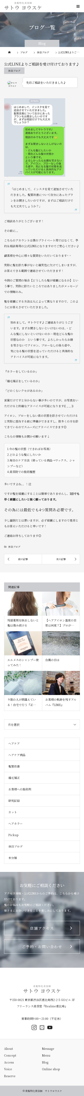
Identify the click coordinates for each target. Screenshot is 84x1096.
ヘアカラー (15, 823)
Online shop (51, 1069)
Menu (46, 1055)
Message (48, 1049)
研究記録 (14, 801)
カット (12, 812)
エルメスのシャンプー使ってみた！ (23, 662)
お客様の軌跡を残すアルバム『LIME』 (60, 702)
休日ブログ (14, 70)
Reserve (9, 1076)
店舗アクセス (42, 928)
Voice (8, 1069)
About (8, 1049)
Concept (10, 1055)
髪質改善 (14, 766)
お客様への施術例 (19, 789)
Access (9, 1062)
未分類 (12, 858)
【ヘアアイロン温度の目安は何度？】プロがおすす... (61, 623)
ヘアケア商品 (16, 755)
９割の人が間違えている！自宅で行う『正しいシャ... (23, 702)
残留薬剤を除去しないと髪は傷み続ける (23, 622)
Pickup (13, 835)
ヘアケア (14, 743)
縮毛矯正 (14, 778)
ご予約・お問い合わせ (42, 946)
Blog (45, 1062)
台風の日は (52, 660)
